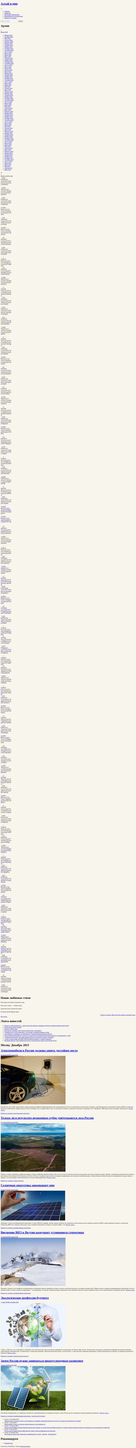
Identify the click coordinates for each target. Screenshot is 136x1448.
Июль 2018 (7, 143)
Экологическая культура (20, 1356)
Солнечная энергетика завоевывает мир (27, 1185)
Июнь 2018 (4, 32)
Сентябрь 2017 (9, 160)
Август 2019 (8, 121)
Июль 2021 (7, 83)
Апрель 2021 (8, 88)
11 (6, 349)
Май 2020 (7, 106)
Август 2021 (8, 81)
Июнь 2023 (7, 55)
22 (4, 203)
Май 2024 (7, 38)
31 (4, 234)
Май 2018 (7, 146)
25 (6, 213)
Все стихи (4, 1016)
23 (6, 252)
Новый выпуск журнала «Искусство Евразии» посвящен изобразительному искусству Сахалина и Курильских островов (42, 1421)
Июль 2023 (7, 53)
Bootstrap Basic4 (25, 1446)
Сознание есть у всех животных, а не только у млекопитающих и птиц (26, 1032)
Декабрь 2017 (8, 155)
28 (10, 232)
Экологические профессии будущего (25, 1297)
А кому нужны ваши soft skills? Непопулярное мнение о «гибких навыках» (28, 1039)
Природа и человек (10, 18)
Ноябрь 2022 (8, 60)
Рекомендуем (8, 1443)
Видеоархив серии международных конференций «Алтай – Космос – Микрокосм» (30, 1434)
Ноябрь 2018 (8, 136)
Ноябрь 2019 (8, 116)
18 (10, 320)
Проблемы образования (11, 14)
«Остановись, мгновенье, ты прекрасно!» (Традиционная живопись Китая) (28, 1034)
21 (4, 352)
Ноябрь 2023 (8, 47)
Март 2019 (7, 130)
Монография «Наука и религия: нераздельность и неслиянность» (25, 1424)
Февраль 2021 (8, 91)
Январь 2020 (8, 113)
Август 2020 (8, 101)
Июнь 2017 (7, 165)
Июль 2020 (7, 103)
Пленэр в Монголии (10, 1029)
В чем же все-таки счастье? (13, 1027)
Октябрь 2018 (8, 138)
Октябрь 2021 (8, 78)
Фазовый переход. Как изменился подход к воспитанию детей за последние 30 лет (30, 1040)
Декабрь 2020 (8, 95)
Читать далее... (51, 1177)
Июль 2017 (7, 163)
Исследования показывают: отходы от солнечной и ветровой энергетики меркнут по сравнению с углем (37, 1035)
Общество (7, 13)
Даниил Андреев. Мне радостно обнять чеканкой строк (117, 1015)
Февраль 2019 (8, 131)
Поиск (20, 21)
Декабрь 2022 (8, 58)
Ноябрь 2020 (8, 96)
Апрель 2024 (8, 40)
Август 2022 (8, 65)
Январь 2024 (8, 43)
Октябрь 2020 (8, 98)
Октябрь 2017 (8, 158)
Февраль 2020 (8, 111)
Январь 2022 (8, 73)
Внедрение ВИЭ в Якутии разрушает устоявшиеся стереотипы (42, 1232)
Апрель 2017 (8, 168)
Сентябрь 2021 (9, 80)
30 (6, 314)
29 (10, 264)
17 (10, 370)
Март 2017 (7, 170)
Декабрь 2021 (8, 75)
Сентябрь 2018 (9, 140)
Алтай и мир (9, 3)
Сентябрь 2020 (9, 100)
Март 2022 (7, 72)
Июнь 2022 (7, 68)
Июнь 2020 (7, 105)
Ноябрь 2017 (8, 156)
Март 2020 (7, 110)
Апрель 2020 (8, 108)
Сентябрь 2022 (9, 63)
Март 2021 (7, 90)
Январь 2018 (8, 153)
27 (1, 384)
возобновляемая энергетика (22, 1228)
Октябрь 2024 (8, 37)
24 (4, 362)
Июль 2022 (7, 67)
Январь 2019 (8, 133)
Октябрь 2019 (8, 118)
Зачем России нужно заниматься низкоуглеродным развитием (42, 1360)
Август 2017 (8, 161)
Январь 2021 (8, 93)
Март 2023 (7, 57)
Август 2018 (8, 141)
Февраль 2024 (8, 42)
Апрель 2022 (8, 70)
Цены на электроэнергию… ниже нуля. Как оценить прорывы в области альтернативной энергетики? (36, 1025)
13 (8, 189)
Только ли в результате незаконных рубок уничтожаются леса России (47, 1118)
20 (7, 262)
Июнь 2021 (7, 85)
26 (9, 482)
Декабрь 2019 (8, 115)
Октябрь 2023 (8, 48)
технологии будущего (38, 1416)
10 (1, 490)
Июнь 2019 (7, 125)
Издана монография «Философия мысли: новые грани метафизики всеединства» (30, 1431)
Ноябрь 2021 (8, 77)
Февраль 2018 (8, 151)
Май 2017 (7, 166)
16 (3, 430)
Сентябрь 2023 (9, 50)
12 (7, 418)
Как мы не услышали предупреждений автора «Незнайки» (23, 1030)
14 (3, 450)
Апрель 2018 (8, 148)
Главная (6, 11)
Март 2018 (7, 150)
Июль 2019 (7, 123)
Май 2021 (7, 86)
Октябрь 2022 (8, 62)
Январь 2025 (8, 35)
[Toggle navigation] (1, 8)
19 (4, 412)
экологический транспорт (21, 1113)
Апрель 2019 (8, 128)
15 (7, 271)
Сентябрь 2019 (9, 120)
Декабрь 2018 (8, 135)
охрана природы (18, 1181)
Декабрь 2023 (8, 45)
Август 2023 (8, 52)
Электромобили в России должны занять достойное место (39, 1050)
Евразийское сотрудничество (13, 16)
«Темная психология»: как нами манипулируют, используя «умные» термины (29, 1037)
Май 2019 (7, 126)
